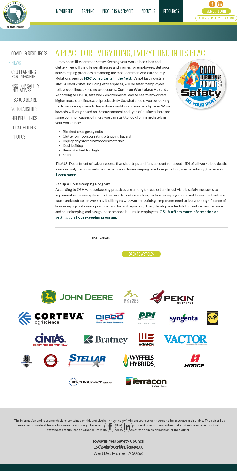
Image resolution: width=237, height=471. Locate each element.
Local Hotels (23, 127)
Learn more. (66, 174)
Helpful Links (24, 118)
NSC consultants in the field (107, 78)
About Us (148, 11)
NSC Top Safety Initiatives (25, 88)
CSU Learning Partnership (23, 74)
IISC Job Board (24, 99)
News (16, 62)
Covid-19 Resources (29, 53)
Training (88, 11)
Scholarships (24, 108)
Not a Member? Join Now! (216, 18)
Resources (171, 11)
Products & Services (118, 11)
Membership (65, 11)
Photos (18, 136)
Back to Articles (141, 254)
